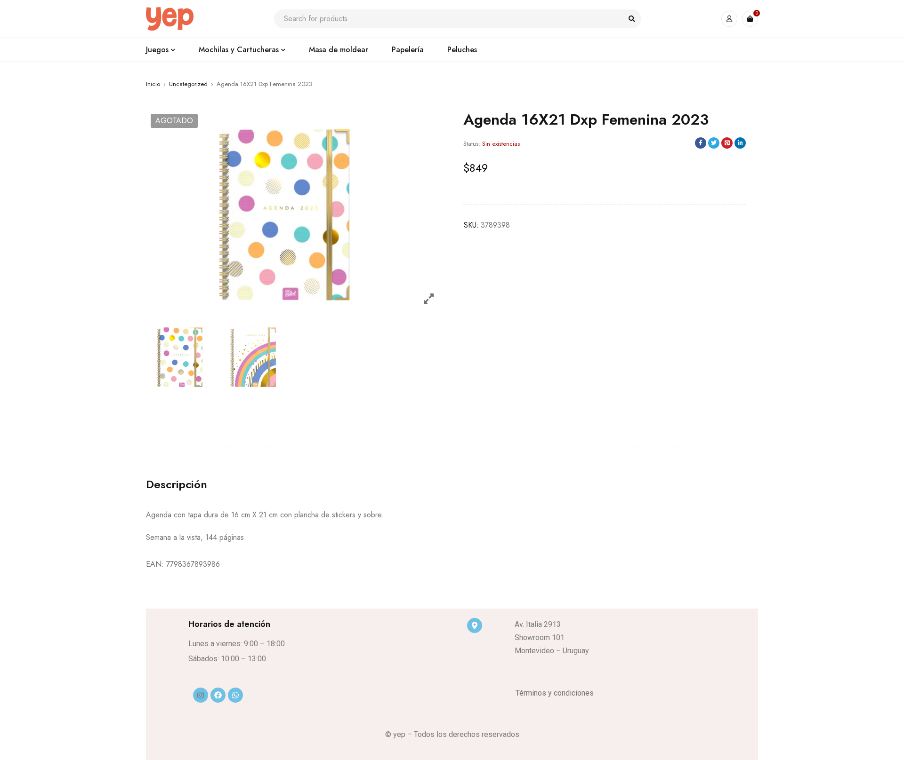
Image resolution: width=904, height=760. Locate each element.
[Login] (729, 19)
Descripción (176, 484)
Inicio (153, 83)
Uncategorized (188, 83)
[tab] (176, 484)
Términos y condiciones (555, 693)
